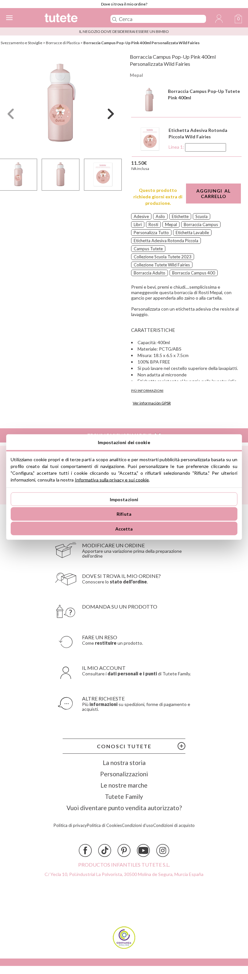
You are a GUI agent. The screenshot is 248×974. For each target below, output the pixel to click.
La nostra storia (124, 762)
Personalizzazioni (124, 773)
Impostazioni (124, 499)
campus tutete (148, 248)
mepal (171, 224)
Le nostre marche (124, 785)
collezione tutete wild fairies (162, 264)
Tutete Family (124, 796)
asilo (160, 216)
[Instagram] (162, 850)
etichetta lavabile (192, 232)
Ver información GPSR (152, 403)
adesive (141, 216)
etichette (180, 216)
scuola (201, 216)
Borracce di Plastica (63, 42)
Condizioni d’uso (137, 825)
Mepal (136, 75)
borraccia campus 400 (193, 272)
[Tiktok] (104, 850)
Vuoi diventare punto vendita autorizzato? (124, 807)
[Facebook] (85, 850)
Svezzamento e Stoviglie (21, 42)
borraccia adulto (149, 272)
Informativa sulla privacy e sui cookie (112, 479)
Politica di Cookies (104, 825)
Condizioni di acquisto (174, 825)
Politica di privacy (70, 825)
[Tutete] (68, 19)
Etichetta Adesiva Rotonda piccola (166, 240)
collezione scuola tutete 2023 (162, 256)
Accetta (124, 528)
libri (138, 224)
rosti (153, 224)
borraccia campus (201, 224)
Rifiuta (124, 514)
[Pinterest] (124, 850)
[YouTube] (143, 850)
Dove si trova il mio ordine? (124, 4)
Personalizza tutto (151, 232)
